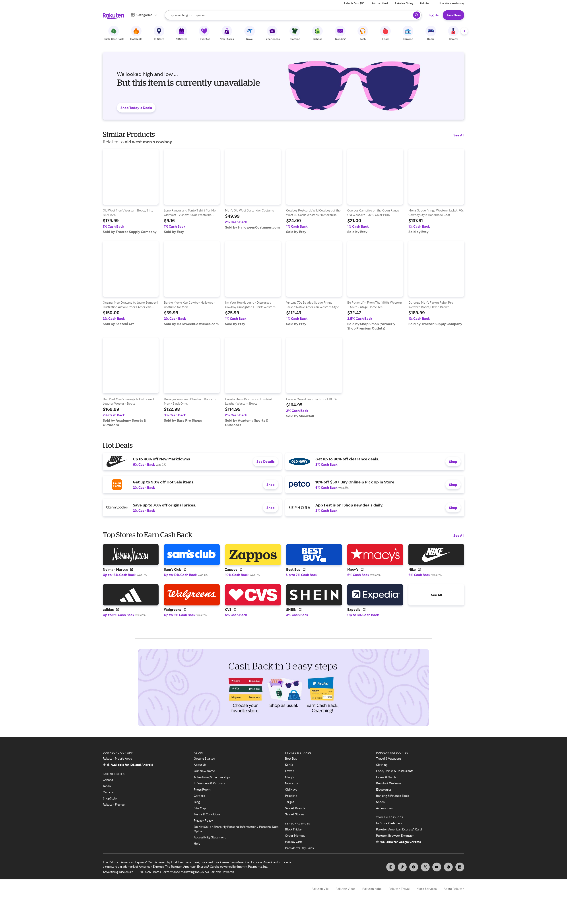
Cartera (108, 792)
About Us (200, 764)
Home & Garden (387, 777)
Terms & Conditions (207, 814)
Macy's (289, 777)
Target (289, 802)
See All (458, 135)
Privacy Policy (203, 820)
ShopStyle (110, 798)
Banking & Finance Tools (392, 795)
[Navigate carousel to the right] (464, 31)
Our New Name (204, 771)
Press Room (202, 789)
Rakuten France (114, 804)
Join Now (453, 15)
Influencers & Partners (209, 783)
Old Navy (291, 789)
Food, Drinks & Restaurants (394, 771)
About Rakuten (454, 888)
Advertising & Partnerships (212, 777)
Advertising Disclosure (118, 872)
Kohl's (289, 764)
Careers (199, 795)
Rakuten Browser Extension (395, 835)
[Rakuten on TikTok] (402, 867)
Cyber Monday (295, 835)
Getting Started (204, 758)
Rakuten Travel (399, 888)
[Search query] (416, 15)
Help (197, 843)
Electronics (383, 789)
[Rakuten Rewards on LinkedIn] (459, 867)
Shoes (380, 802)
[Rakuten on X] (425, 867)
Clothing (381, 764)
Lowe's (289, 771)
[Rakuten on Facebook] (413, 867)
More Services (427, 888)
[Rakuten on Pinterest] (448, 867)
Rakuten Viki (319, 888)
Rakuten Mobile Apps (117, 758)
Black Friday (293, 829)
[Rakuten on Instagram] (390, 867)
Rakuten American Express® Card (399, 829)
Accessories (384, 808)
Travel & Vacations (388, 758)
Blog (197, 802)
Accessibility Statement (210, 837)
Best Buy (291, 758)
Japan (107, 786)
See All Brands (295, 808)
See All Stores (294, 814)
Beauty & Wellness (388, 783)
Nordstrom (292, 783)
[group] (131, 191)
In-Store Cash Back (389, 823)
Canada (108, 780)
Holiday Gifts (293, 842)
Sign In (434, 15)
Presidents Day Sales (299, 848)
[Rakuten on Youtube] (436, 867)
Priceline (291, 795)
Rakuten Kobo (372, 888)
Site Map (200, 808)
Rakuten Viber (345, 888)
